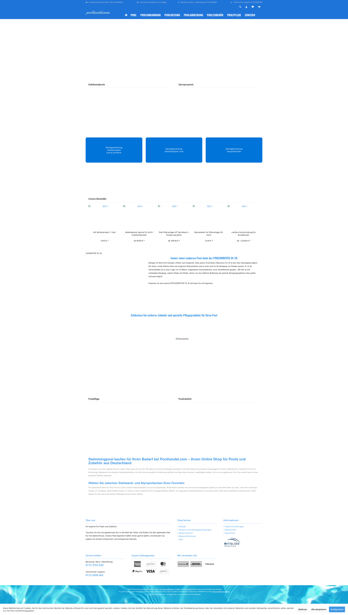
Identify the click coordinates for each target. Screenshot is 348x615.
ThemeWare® (195, 594)
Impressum (230, 533)
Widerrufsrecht (186, 533)
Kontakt (182, 526)
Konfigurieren (337, 609)
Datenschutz (230, 529)
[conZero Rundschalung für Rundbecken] (244, 217)
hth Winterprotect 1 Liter (104, 232)
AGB (181, 539)
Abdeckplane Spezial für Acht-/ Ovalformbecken (139, 233)
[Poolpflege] (129, 364)
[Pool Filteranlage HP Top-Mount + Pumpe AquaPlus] (174, 217)
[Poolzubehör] (219, 364)
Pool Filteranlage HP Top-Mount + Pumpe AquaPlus (174, 233)
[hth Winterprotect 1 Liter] (104, 217)
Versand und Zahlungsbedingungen (195, 529)
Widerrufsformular (187, 536)
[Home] (126, 15)
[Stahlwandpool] (129, 50)
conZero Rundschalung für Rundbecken (244, 233)
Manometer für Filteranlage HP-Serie (208, 233)
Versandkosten (168, 589)
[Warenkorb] (259, 7)
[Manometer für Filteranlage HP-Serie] (209, 217)
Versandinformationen (220, 591)
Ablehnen (302, 609)
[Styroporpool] (219, 49)
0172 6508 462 (94, 575)
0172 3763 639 (94, 565)
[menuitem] (259, 7)
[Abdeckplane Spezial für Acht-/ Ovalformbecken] (139, 217)
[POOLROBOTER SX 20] (114, 279)
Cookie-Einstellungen (234, 526)
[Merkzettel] (253, 7)
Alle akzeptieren (318, 609)
